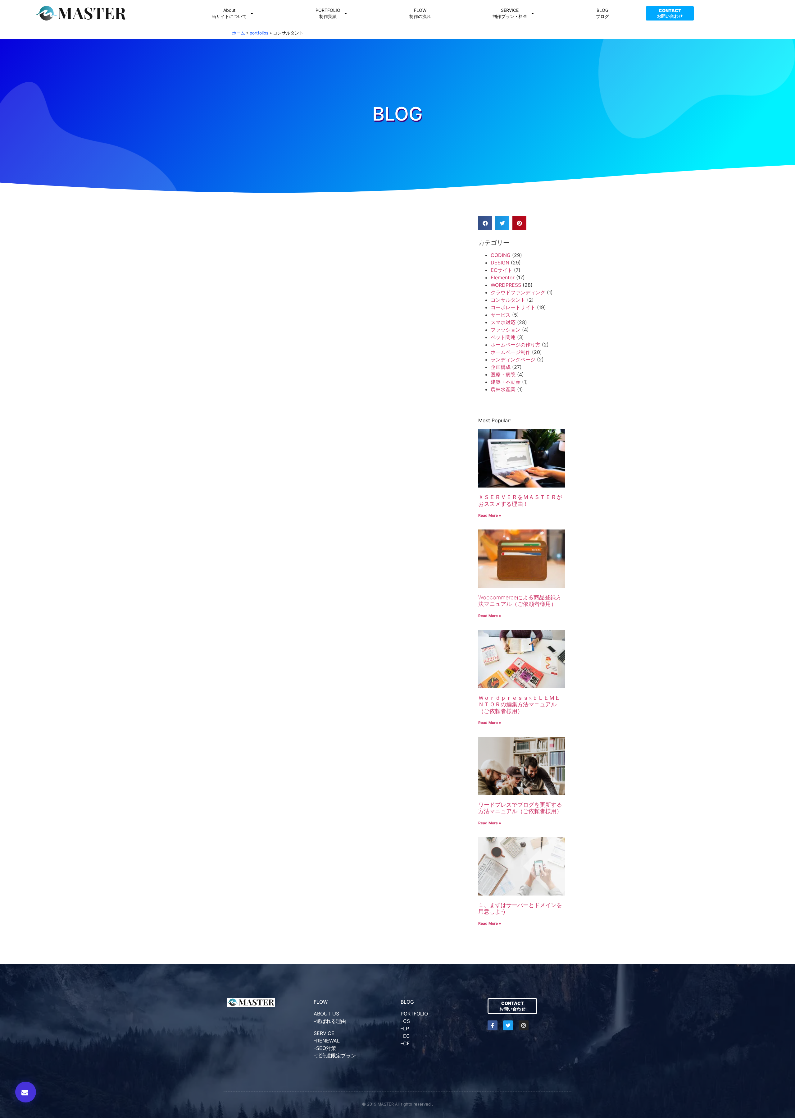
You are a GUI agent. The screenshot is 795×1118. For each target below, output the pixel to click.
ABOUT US (326, 1013)
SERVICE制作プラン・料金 (510, 13)
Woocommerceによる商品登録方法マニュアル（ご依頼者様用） (519, 600)
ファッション (505, 330)
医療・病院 (503, 374)
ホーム (238, 32)
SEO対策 (326, 1048)
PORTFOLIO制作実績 (328, 13)
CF (406, 1043)
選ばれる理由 (331, 1021)
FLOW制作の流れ (420, 13)
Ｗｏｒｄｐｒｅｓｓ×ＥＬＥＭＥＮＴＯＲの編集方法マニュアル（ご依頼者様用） (519, 704)
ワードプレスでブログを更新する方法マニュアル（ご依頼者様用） (520, 808)
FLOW (321, 1002)
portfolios (259, 32)
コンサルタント (508, 300)
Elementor (503, 277)
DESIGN (500, 262)
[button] (25, 1092)
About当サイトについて (229, 13)
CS (406, 1021)
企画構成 (501, 367)
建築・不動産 (505, 382)
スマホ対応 (503, 322)
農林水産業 (503, 389)
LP (406, 1028)
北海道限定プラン (336, 1055)
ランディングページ (513, 359)
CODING (501, 255)
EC (406, 1036)
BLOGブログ (602, 13)
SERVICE (324, 1033)
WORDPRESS (506, 285)
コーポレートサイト (513, 307)
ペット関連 (503, 337)
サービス (501, 315)
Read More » (489, 515)
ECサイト (501, 270)
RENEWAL (328, 1041)
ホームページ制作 (510, 352)
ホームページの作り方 (515, 344)
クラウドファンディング (518, 292)
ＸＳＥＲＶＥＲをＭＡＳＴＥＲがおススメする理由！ (520, 500)
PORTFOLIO (414, 1013)
